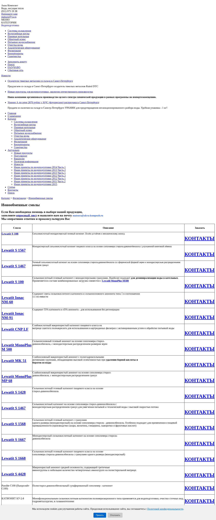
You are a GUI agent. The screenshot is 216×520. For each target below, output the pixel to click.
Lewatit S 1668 (14, 458)
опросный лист (26, 215)
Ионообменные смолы (40, 198)
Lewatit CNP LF (15, 329)
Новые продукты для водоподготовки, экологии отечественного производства (50, 91)
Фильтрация (19, 198)
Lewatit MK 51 (14, 361)
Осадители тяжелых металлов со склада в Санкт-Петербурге (40, 81)
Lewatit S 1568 (14, 424)
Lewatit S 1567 (14, 250)
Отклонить (115, 515)
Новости (6, 75)
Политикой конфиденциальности (165, 509)
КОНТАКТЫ (199, 238)
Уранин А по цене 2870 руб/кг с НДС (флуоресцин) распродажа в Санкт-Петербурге (53, 102)
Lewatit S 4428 (14, 474)
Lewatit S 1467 (14, 266)
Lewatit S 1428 (14, 392)
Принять (100, 515)
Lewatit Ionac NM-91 (13, 315)
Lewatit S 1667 (14, 440)
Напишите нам (9, 14)
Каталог (5, 198)
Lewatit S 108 (10, 233)
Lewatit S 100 (13, 282)
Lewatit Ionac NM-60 (13, 300)
